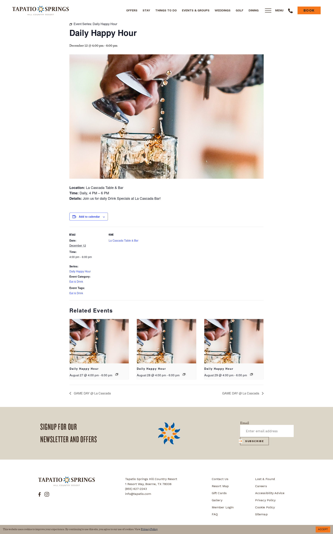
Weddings (222, 10)
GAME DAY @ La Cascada (92, 393)
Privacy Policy (265, 500)
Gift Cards (219, 493)
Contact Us (220, 479)
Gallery (217, 500)
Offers (131, 10)
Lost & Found (265, 479)
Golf (239, 10)
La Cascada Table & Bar (123, 240)
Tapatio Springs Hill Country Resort (151, 479)
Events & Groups (195, 10)
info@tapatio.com (138, 494)
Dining (254, 10)
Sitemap (261, 514)
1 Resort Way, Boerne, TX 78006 (148, 484)
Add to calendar (89, 216)
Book (309, 10)
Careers (261, 486)
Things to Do (166, 10)
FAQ (215, 514)
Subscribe (254, 441)
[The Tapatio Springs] (66, 481)
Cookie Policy (265, 507)
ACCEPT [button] (323, 529)
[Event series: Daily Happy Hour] (116, 374)
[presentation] (99, 341)
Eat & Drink (76, 281)
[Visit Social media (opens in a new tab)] (39, 494)
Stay (146, 10)
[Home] (40, 10)
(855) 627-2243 (136, 489)
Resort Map (220, 486)
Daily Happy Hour (80, 271)
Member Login (223, 507)
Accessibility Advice (269, 493)
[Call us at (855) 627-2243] (290, 10)
